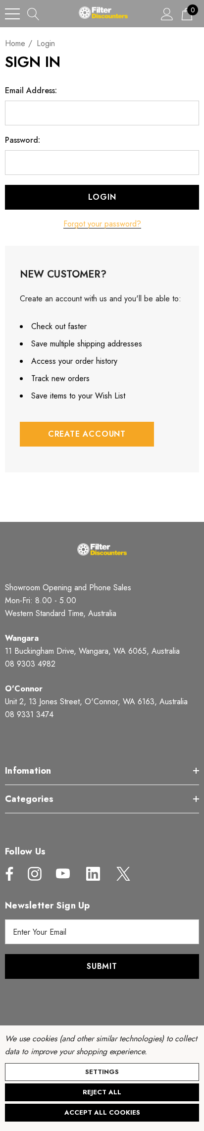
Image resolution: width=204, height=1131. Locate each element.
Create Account (87, 434)
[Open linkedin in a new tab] (93, 874)
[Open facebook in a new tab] (6, 874)
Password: (22, 140)
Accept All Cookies (102, 1112)
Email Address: (31, 91)
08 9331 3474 (29, 714)
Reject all (102, 1092)
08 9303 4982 (30, 664)
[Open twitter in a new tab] (122, 874)
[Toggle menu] (12, 13)
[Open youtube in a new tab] (63, 874)
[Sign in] (167, 13)
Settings (102, 1071)
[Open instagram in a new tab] (34, 874)
